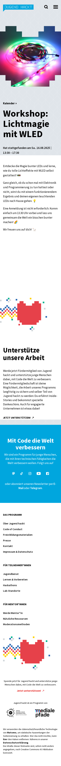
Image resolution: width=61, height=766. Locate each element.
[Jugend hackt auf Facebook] (47, 474)
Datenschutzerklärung (15, 742)
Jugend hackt (18, 10)
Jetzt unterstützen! (17, 417)
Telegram (36, 488)
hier (5, 739)
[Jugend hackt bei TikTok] (21, 474)
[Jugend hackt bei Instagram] (29, 474)
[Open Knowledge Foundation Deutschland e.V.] (16, 713)
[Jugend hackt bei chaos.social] (13, 474)
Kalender (9, 103)
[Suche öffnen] (46, 7)
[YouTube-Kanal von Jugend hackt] (39, 474)
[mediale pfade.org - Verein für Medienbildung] (45, 713)
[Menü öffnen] (55, 6)
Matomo (11, 732)
